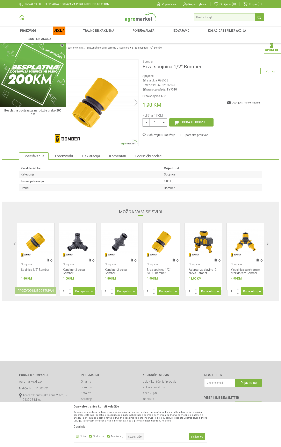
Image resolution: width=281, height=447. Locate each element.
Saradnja (87, 399)
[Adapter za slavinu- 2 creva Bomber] (161, 242)
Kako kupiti (150, 393)
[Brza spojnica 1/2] (119, 242)
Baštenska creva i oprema (101, 47)
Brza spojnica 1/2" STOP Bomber (117, 271)
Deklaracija (91, 156)
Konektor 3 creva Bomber (32, 271)
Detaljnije (80, 426)
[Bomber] (67, 139)
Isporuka (148, 399)
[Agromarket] (140, 17)
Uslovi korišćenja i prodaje (159, 381)
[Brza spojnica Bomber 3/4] (245, 242)
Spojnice (124, 47)
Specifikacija (33, 156)
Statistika (99, 436)
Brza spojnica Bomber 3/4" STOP (245, 271)
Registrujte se (197, 4)
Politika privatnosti (154, 387)
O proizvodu (63, 156)
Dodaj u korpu (193, 122)
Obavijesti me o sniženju (246, 102)
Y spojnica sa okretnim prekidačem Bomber (203, 271)
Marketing (117, 436)
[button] (229, 17)
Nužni (83, 436)
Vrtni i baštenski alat (72, 47)
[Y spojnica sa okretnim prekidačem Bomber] (203, 242)
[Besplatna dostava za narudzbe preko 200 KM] (33, 74)
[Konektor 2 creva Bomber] (77, 242)
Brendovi (86, 387)
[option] (36, 256)
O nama (86, 381)
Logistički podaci (149, 156)
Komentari (117, 156)
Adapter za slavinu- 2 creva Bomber (160, 271)
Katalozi (86, 393)
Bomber (169, 188)
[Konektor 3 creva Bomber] (35, 242)
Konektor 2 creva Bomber (74, 271)
